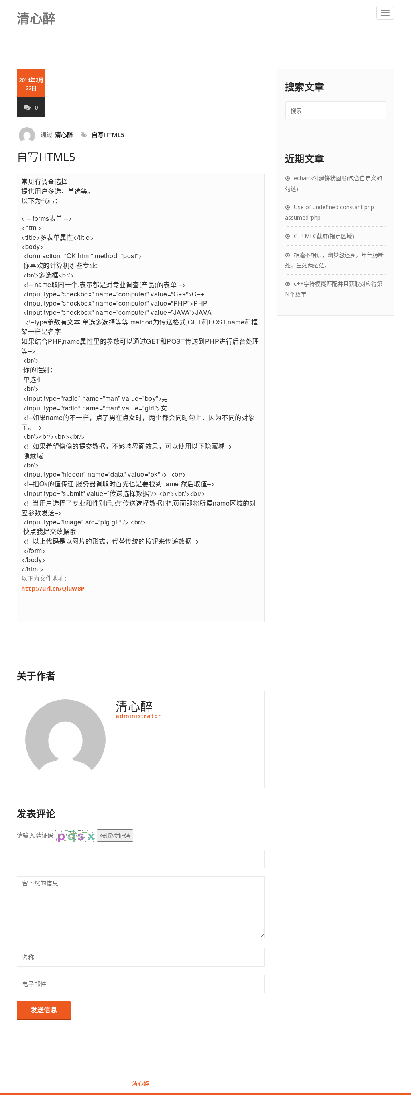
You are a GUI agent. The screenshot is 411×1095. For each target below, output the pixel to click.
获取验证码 (115, 835)
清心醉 (64, 135)
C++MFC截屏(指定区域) (324, 236)
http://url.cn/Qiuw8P (53, 588)
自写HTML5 (108, 135)
